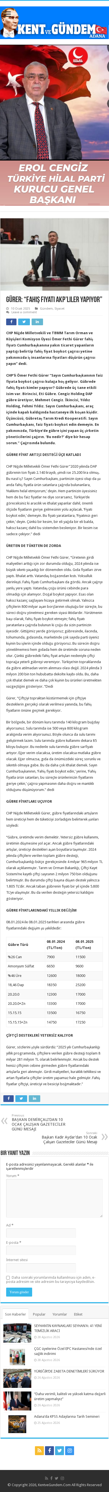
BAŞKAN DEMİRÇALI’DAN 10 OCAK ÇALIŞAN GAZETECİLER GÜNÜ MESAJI (38, 1122)
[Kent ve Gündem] (54, 21)
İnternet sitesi (17, 1260)
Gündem (46, 308)
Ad (9, 1225)
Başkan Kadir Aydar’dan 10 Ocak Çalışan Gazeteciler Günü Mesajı (69, 1137)
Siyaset (59, 308)
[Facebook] (49, 1450)
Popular (39, 1314)
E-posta (13, 1242)
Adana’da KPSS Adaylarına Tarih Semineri (66, 1416)
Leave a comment (24, 312)
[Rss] (39, 1450)
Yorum (12, 1176)
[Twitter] (59, 1450)
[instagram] (69, 1450)
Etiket (78, 1314)
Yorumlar (60, 1314)
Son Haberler (15, 1314)
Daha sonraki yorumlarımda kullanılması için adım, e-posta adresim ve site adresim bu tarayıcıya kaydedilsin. (51, 1279)
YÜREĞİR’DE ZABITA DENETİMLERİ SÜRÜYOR (69, 1371)
